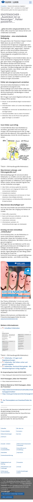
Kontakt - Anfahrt (5, 444)
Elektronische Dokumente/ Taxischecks (24, 444)
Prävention (4, 6)
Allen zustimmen (7, 497)
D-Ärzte (19, 466)
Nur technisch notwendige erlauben (12, 494)
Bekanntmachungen (6, 434)
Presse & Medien (5, 431)
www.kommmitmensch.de (9, 319)
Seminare (3, 436)
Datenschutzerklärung (7, 455)
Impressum (20, 452)
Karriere (19, 434)
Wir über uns (20, 428)
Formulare (19, 431)
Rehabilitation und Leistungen (6, 467)
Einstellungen (5, 491)
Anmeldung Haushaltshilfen (5, 448)
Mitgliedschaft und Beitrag (6, 463)
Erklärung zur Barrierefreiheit (5, 471)
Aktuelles (3, 428)
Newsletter (4, 452)
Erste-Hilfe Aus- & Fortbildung (21, 448)
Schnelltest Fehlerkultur (12, 328)
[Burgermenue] (29, 2)
